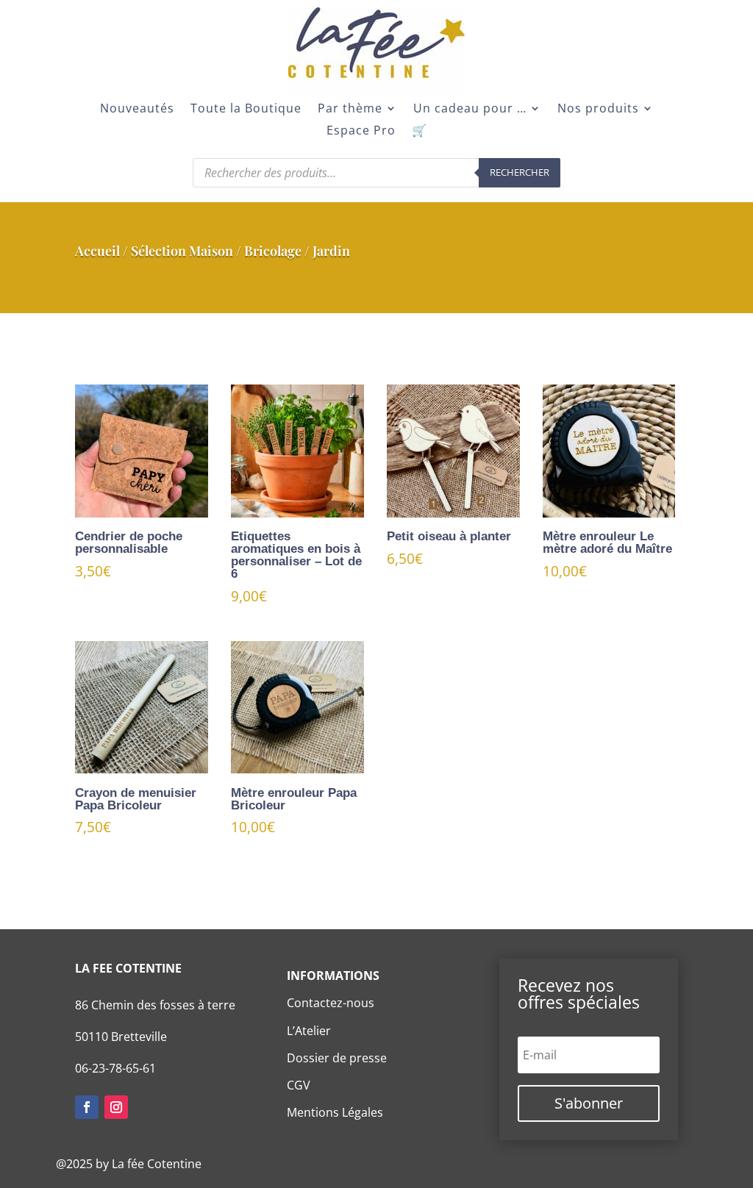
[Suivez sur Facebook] (87, 1107)
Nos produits (598, 109)
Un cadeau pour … (470, 109)
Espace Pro (361, 131)
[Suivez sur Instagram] (116, 1107)
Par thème (350, 109)
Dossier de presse (337, 1058)
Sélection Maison (182, 251)
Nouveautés (137, 109)
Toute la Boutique (245, 109)
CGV (298, 1085)
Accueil (97, 251)
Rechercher (519, 172)
